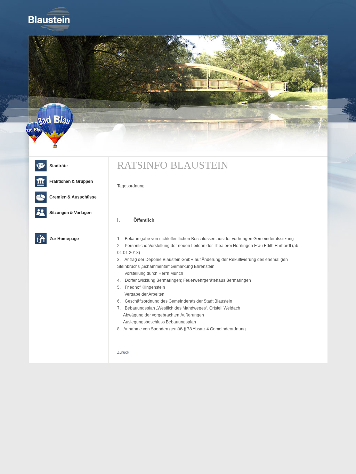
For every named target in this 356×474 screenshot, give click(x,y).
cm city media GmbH (70, 356)
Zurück (123, 352)
